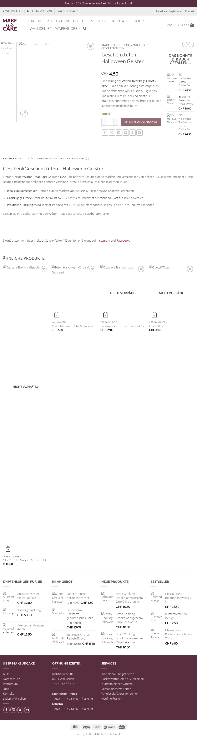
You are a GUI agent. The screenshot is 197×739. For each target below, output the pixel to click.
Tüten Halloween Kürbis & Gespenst (72, 326)
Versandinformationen (116, 689)
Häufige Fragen (111, 698)
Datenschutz (11, 679)
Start (105, 45)
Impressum (10, 684)
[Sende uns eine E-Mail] (27, 710)
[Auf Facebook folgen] (6, 710)
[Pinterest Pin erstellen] (126, 132)
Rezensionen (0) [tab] (78, 158)
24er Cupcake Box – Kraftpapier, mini (24, 560)
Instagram (103, 240)
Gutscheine (84, 21)
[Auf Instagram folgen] (13, 710)
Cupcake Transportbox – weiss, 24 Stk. (122, 326)
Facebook (122, 240)
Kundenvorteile (111, 684)
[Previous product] (191, 44)
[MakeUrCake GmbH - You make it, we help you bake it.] (13, 25)
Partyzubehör (134, 45)
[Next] (89, 80)
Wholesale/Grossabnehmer (119, 693)
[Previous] (25, 80)
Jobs (6, 689)
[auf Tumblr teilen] (132, 132)
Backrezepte (40, 21)
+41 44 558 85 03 (63, 684)
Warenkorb (66, 28)
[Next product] (185, 44)
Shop (136, 21)
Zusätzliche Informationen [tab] (44, 158)
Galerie (63, 21)
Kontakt (189, 11)
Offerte (128, 684)
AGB (6, 674)
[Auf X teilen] (112, 132)
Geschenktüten (112, 48)
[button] (84, 28)
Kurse (103, 21)
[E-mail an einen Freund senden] (119, 132)
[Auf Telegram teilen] (139, 132)
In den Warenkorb (141, 121)
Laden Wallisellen (14, 698)
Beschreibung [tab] (13, 158)
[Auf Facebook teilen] (105, 132)
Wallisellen (41, 28)
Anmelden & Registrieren (117, 674)
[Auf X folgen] (20, 710)
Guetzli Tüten (156, 326)
